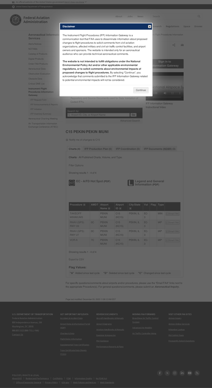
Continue (141, 90)
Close (149, 26)
